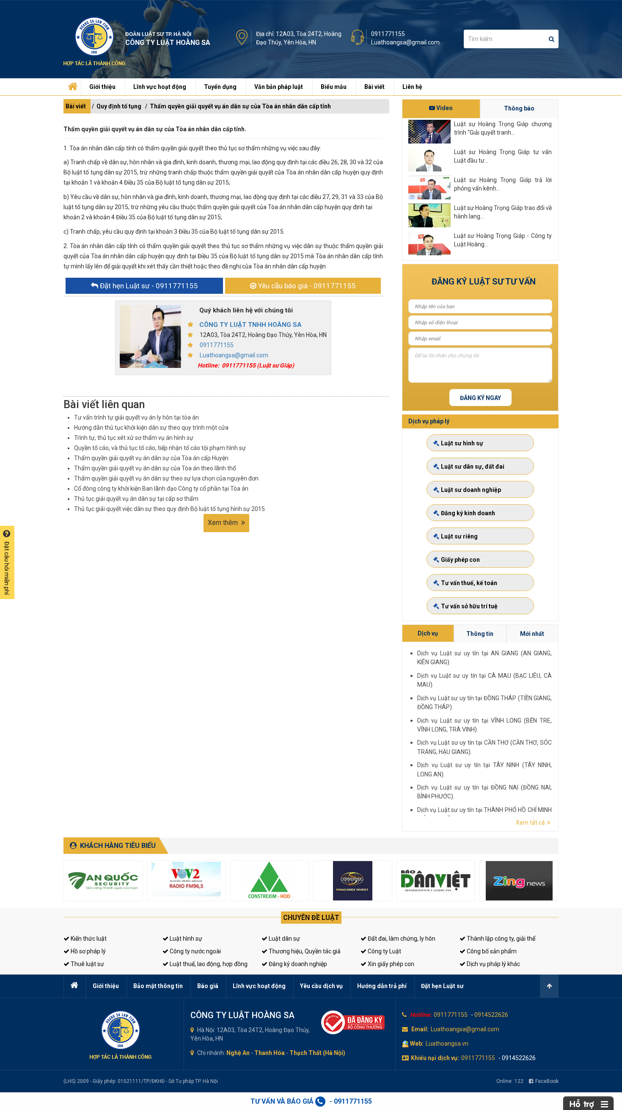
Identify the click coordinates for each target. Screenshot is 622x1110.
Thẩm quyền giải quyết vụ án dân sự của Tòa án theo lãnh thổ (155, 468)
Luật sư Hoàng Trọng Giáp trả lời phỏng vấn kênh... (503, 184)
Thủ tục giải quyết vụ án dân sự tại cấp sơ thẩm (136, 498)
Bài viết (374, 86)
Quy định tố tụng (118, 106)
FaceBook (547, 1081)
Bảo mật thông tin (158, 986)
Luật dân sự (283, 938)
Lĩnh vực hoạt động (159, 86)
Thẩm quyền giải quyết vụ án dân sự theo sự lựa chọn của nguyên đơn (166, 478)
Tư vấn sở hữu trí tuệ (469, 606)
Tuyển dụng (220, 86)
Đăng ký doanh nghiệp (297, 964)
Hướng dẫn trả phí (382, 986)
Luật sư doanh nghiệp (471, 489)
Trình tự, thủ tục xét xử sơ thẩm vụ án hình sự (133, 437)
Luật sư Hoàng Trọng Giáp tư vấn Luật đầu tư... (503, 156)
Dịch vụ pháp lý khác (492, 964)
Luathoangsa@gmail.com (405, 42)
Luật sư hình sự (462, 443)
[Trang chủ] (71, 84)
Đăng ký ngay (480, 398)
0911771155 (388, 33)
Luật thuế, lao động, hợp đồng (208, 964)
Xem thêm (223, 523)
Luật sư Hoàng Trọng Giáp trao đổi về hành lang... (503, 212)
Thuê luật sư (86, 964)
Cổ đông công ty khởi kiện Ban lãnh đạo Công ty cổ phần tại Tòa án (161, 488)
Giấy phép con (460, 559)
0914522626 (491, 1014)
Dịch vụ (428, 633)
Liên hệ (412, 86)
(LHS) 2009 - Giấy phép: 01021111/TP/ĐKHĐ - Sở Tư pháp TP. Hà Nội (140, 1081)
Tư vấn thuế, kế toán (469, 583)
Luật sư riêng (459, 536)
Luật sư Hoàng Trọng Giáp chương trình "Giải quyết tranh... (503, 128)
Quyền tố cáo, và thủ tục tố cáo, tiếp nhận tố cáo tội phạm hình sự (160, 448)
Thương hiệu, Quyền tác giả (304, 951)
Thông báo (519, 108)
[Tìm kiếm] (552, 39)
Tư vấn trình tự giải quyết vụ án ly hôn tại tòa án (136, 417)
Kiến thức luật (88, 938)
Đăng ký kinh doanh (468, 513)
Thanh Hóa (269, 1052)
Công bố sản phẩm (491, 951)
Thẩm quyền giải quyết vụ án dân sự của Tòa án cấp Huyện (151, 458)
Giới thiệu (102, 86)
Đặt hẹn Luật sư (442, 986)
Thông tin (479, 633)
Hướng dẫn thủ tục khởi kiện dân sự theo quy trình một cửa (151, 427)
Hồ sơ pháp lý (87, 951)
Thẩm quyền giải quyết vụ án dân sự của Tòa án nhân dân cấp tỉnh (240, 106)
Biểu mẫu (334, 86)
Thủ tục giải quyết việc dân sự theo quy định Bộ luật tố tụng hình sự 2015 (169, 508)
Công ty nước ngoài (194, 951)
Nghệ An (238, 1052)
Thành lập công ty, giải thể (500, 938)
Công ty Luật (383, 951)
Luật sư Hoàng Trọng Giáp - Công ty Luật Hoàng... (503, 240)
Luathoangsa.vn (447, 1043)
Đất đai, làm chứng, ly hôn (400, 938)
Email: (420, 1029)
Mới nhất (532, 633)
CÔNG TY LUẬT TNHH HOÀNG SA (250, 325)
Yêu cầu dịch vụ (321, 986)
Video (444, 108)
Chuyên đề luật (311, 918)
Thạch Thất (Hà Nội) (317, 1052)
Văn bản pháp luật (278, 86)
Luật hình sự (185, 938)
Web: (417, 1043)
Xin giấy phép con (390, 964)
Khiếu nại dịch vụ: (435, 1058)
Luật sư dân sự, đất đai (472, 466)
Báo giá (207, 986)
